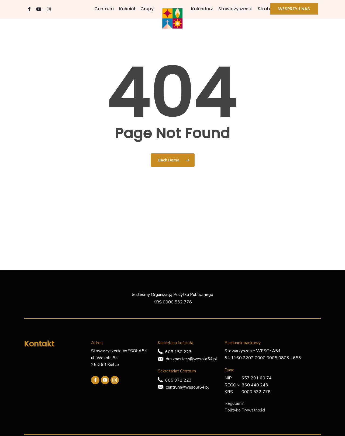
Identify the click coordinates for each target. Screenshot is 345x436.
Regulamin (234, 403)
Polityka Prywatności (245, 410)
